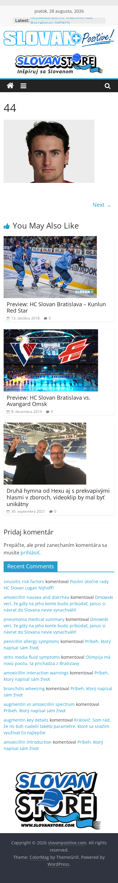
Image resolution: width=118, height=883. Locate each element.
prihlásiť (30, 552)
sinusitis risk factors (24, 581)
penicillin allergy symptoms (31, 641)
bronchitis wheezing (24, 688)
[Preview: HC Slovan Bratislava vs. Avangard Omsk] (51, 333)
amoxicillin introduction (28, 742)
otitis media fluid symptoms (32, 657)
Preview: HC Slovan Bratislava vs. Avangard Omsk (48, 401)
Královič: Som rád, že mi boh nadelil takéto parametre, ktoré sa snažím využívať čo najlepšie (57, 726)
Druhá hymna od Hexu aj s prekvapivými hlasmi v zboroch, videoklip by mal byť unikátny (58, 497)
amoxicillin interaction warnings (36, 673)
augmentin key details (26, 720)
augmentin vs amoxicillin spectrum (39, 704)
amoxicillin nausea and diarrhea (36, 597)
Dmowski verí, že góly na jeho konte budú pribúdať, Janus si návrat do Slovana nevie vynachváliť (58, 603)
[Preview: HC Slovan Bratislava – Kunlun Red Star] (50, 239)
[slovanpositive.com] (10, 86)
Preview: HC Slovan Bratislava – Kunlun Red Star (56, 307)
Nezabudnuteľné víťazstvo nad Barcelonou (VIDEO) (62, 23)
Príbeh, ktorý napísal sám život (35, 710)
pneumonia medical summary (34, 619)
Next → (102, 204)
